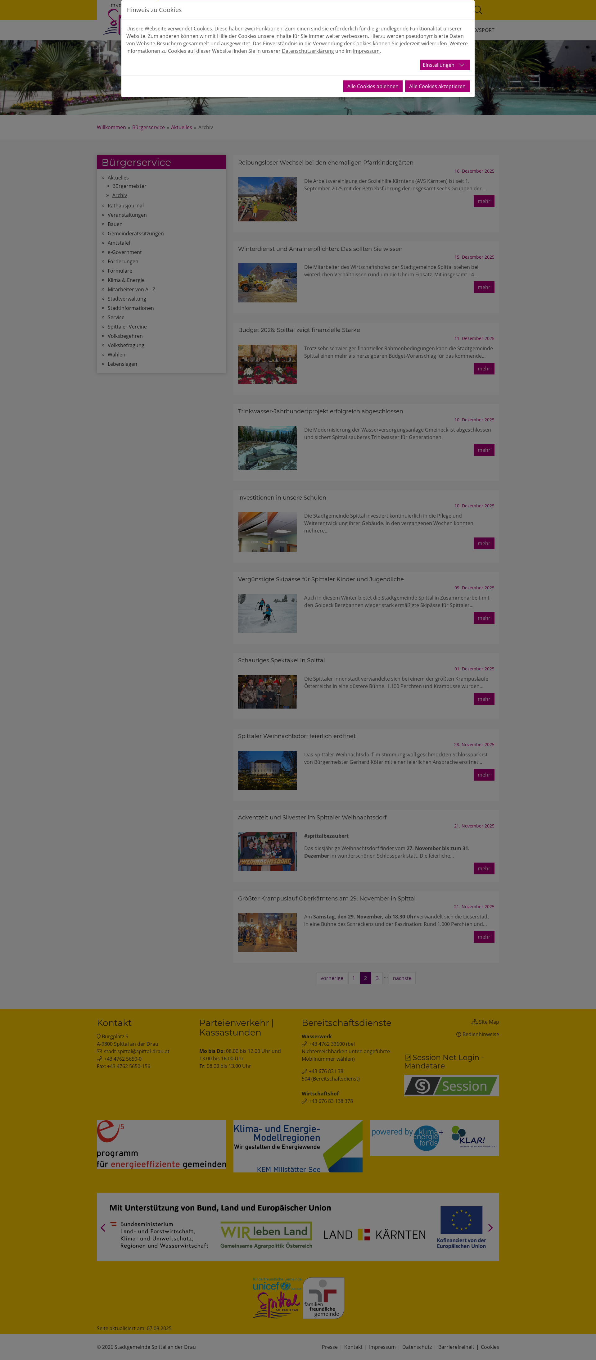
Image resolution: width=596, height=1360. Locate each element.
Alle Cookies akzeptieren (437, 86)
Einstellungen (438, 64)
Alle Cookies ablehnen (373, 86)
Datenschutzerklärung (308, 51)
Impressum (366, 51)
